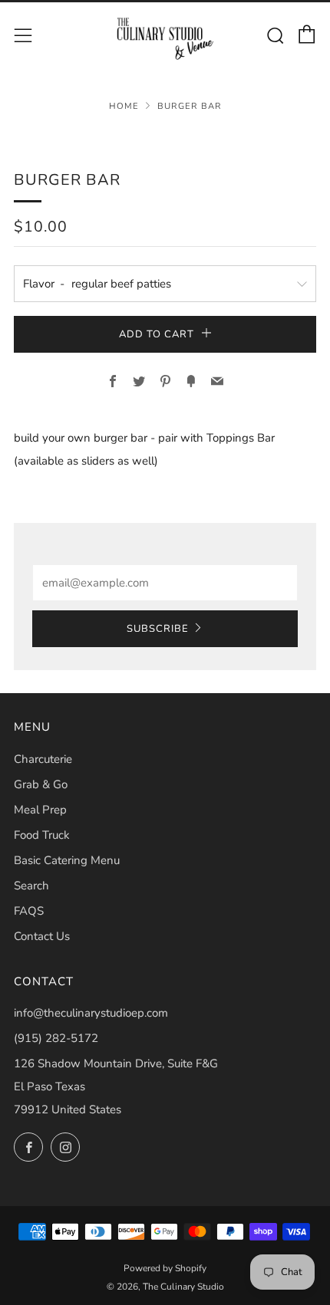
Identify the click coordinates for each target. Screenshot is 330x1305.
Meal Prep (40, 809)
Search (31, 885)
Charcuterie (43, 759)
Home (124, 106)
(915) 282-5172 (56, 1038)
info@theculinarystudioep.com (91, 1013)
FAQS (29, 911)
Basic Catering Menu (67, 860)
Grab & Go (41, 784)
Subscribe (158, 629)
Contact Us (42, 936)
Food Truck (42, 835)
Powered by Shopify (165, 1268)
